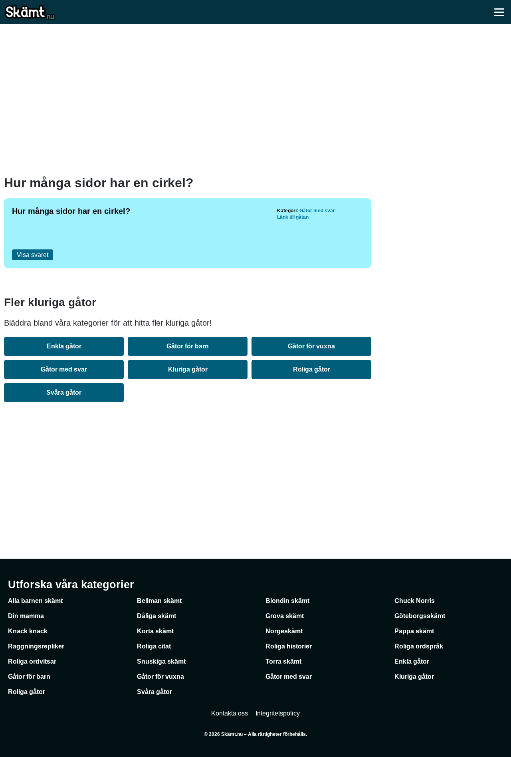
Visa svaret (32, 254)
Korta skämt (155, 631)
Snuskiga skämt (161, 661)
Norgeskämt (284, 631)
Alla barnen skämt (35, 600)
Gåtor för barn (187, 346)
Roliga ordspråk (418, 646)
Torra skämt (283, 661)
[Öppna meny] (499, 12)
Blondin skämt (287, 600)
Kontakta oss (229, 713)
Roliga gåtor (311, 369)
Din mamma (26, 616)
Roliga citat (154, 646)
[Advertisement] (255, 100)
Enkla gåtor (64, 346)
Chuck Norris (414, 600)
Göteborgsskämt (419, 616)
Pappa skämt (414, 631)
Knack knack (28, 631)
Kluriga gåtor (188, 369)
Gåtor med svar (317, 210)
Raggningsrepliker (36, 646)
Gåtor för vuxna (311, 346)
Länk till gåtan (293, 217)
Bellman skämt (159, 600)
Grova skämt (284, 616)
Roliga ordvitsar (32, 661)
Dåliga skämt (156, 616)
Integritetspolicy (278, 713)
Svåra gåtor (63, 392)
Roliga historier (288, 646)
